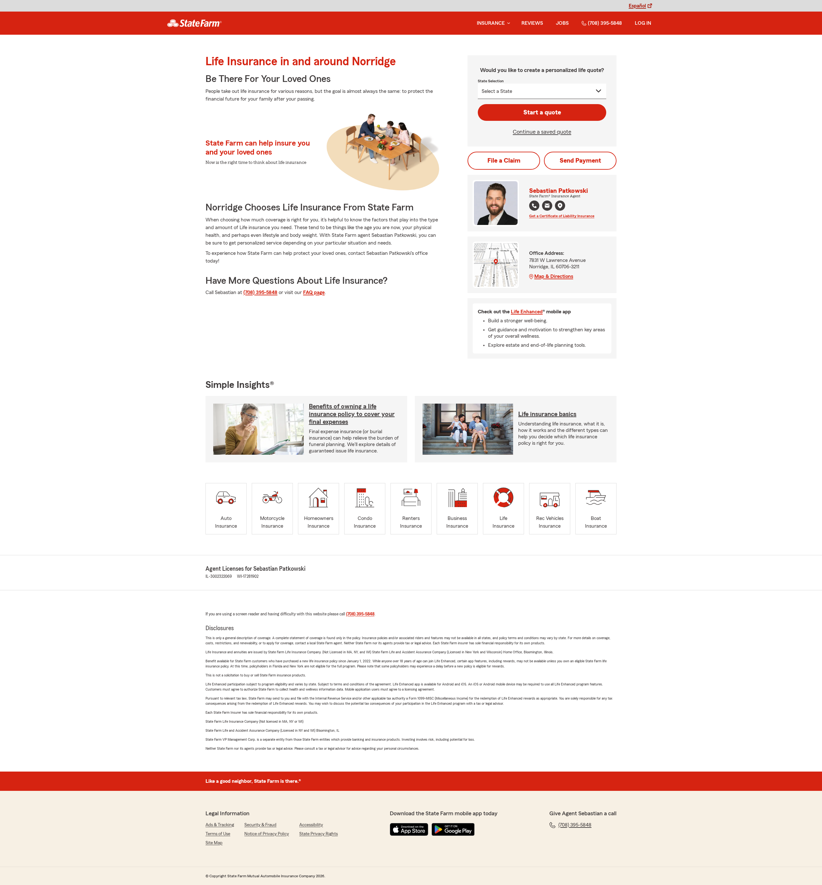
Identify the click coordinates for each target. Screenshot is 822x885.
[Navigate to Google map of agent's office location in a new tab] (560, 206)
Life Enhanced (527, 311)
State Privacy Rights (318, 834)
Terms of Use (218, 834)
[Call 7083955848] (534, 206)
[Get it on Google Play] (453, 829)
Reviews (532, 23)
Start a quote (542, 112)
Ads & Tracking (220, 825)
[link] (194, 23)
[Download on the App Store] (409, 829)
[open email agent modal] (547, 206)
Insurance (491, 23)
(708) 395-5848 (605, 23)
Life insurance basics (547, 414)
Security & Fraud (260, 825)
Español (637, 5)
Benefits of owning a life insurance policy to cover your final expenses (352, 414)
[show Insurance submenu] (507, 23)
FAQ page (314, 292)
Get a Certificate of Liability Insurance (561, 216)
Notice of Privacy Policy (266, 834)
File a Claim (503, 160)
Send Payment (580, 160)
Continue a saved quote (542, 132)
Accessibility (311, 825)
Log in (643, 23)
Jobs (562, 23)
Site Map (214, 843)
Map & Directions (553, 276)
